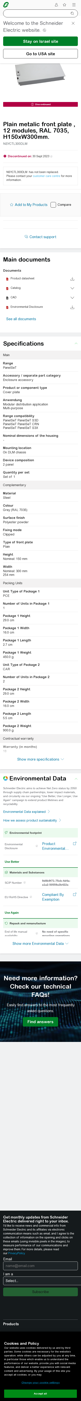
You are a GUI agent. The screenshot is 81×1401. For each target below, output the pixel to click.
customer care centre (46, 176)
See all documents (21, 319)
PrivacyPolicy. (16, 1253)
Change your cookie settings (40, 1382)
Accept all (40, 1393)
